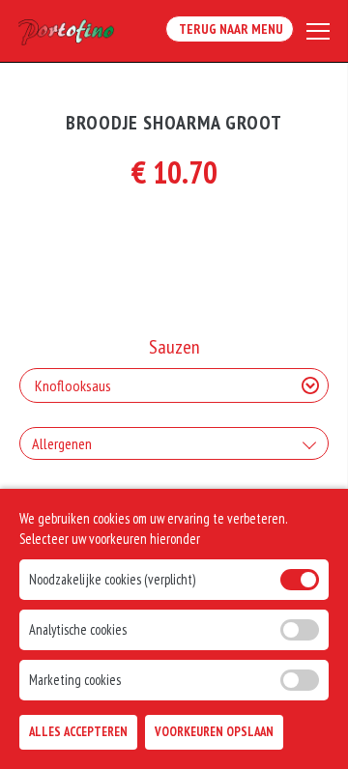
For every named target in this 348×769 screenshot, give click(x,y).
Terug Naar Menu (229, 29)
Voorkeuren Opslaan (214, 732)
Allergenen (62, 443)
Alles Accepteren (78, 732)
